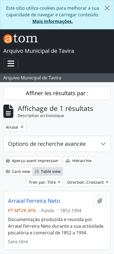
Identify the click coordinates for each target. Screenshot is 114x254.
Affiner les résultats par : (57, 93)
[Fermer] (107, 8)
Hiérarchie (81, 160)
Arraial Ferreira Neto (34, 201)
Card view (20, 171)
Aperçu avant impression (34, 160)
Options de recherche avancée (47, 143)
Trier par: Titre (43, 182)
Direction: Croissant (86, 182)
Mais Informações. (52, 21)
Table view (50, 171)
